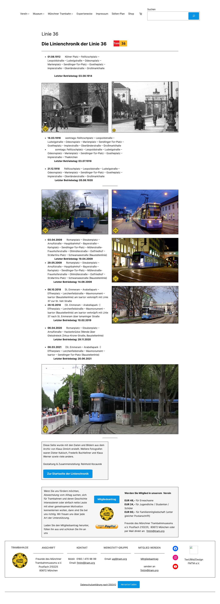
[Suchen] (193, 16)
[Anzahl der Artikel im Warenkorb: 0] (141, 14)
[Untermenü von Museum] (43, 14)
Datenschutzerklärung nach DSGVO (98, 584)
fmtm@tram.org (155, 530)
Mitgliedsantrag (149, 558)
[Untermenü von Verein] (28, 14)
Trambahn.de (19, 547)
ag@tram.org (119, 558)
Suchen (151, 9)
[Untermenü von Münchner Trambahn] (72, 14)
